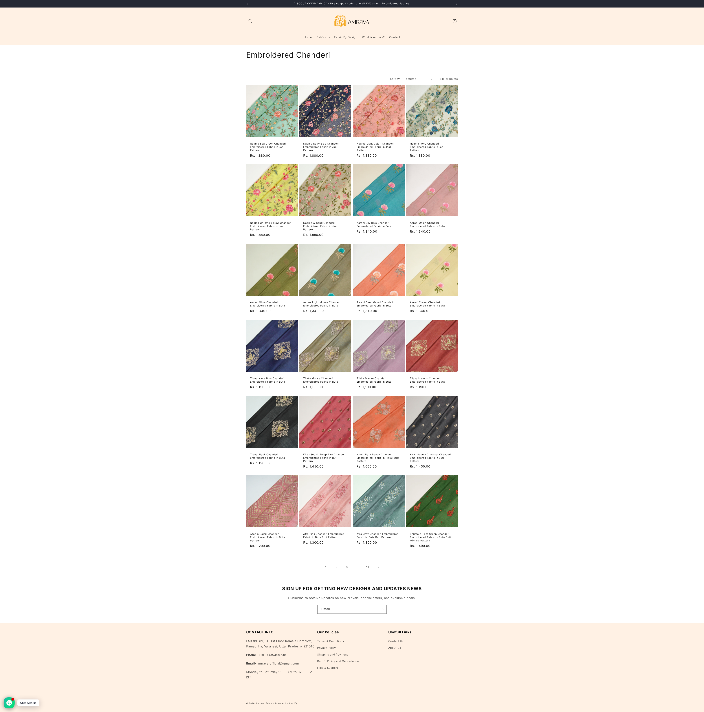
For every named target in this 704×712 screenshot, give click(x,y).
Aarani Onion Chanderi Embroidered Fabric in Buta (427, 224)
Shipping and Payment (332, 654)
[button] (250, 21)
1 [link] (326, 567)
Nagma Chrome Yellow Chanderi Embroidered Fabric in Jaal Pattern (271, 226)
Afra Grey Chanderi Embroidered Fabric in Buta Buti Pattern (377, 535)
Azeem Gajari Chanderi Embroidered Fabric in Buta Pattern (267, 537)
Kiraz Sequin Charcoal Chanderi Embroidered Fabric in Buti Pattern (430, 458)
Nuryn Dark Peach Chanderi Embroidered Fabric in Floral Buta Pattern (378, 458)
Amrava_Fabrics (265, 703)
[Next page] (378, 567)
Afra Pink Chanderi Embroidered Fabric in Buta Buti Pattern (323, 535)
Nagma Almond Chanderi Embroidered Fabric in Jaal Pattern (320, 226)
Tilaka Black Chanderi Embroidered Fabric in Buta (267, 456)
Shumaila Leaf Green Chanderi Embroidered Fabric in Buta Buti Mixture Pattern (430, 537)
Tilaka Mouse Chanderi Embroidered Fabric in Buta (320, 380)
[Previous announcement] (247, 3)
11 (367, 567)
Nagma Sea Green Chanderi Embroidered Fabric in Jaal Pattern (268, 147)
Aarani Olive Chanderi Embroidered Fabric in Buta (267, 304)
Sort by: (395, 79)
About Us (394, 647)
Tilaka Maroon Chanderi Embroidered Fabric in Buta (427, 380)
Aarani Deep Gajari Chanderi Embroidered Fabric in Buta (375, 304)
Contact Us (396, 641)
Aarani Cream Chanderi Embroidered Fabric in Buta (427, 304)
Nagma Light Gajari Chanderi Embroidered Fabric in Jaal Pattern (375, 147)
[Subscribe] (382, 609)
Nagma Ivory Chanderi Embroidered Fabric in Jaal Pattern (427, 147)
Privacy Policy (326, 647)
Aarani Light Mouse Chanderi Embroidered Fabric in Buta (321, 304)
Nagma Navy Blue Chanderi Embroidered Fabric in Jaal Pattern (321, 147)
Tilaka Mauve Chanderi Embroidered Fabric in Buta (374, 380)
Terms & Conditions (330, 641)
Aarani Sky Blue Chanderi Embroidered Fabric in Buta (374, 224)
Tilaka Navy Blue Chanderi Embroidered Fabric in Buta (267, 380)
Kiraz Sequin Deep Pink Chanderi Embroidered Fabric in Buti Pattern (324, 458)
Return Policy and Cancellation (338, 661)
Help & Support (327, 667)
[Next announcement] (457, 3)
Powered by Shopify (286, 703)
